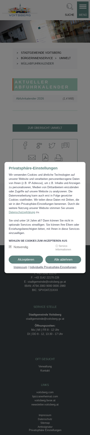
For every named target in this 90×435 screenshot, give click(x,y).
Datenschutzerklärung (22, 212)
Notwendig (21, 247)
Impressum (20, 267)
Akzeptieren (26, 259)
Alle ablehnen (63, 259)
